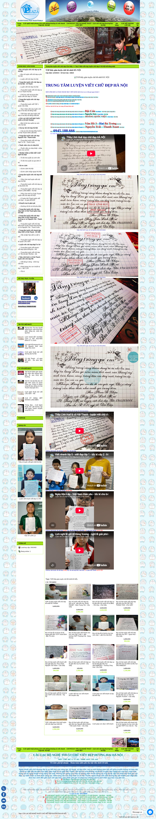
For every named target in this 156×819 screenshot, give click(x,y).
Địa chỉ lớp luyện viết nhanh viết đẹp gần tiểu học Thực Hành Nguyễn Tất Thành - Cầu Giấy (55, 663)
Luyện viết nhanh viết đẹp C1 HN (30, 499)
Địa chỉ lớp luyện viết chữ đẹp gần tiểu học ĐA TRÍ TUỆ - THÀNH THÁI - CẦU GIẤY (126, 603)
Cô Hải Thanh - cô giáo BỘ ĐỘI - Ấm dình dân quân (33, 360)
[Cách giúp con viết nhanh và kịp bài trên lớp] (103, 690)
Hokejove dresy (92, 748)
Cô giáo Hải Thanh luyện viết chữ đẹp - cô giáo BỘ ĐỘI (29, 199)
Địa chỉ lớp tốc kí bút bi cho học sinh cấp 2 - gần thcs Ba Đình (103, 634)
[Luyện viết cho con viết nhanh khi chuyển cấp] (80, 690)
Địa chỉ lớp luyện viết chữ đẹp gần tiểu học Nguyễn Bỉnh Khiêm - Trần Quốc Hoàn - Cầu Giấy (80, 724)
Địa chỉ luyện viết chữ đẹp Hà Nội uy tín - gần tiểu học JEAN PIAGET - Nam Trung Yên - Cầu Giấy (79, 604)
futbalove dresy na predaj (56, 750)
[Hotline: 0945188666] (3, 791)
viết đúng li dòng (69, 97)
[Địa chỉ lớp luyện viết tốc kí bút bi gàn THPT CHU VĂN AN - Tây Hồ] (56, 690)
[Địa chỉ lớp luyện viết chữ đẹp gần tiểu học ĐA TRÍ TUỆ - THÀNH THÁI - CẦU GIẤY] (127, 599)
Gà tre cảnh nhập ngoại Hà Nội (30, 172)
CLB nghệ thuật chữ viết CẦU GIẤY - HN (33, 392)
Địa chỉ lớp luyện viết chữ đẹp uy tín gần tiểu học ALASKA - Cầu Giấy (80, 663)
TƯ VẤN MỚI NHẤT (25, 368)
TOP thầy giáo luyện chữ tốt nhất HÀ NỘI (63, 579)
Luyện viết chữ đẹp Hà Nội (29, 79)
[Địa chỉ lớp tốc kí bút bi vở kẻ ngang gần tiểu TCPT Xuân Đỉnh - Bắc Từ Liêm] (56, 630)
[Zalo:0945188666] (36, 300)
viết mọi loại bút (79, 97)
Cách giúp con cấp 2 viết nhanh (103, 724)
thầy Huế (74, 114)
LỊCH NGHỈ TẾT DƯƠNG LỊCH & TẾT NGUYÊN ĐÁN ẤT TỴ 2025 (33, 338)
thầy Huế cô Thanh (77, 116)
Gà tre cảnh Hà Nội (26, 168)
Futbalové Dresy (118, 750)
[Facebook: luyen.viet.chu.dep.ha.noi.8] (3, 797)
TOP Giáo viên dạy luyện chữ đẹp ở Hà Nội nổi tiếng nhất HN (29, 114)
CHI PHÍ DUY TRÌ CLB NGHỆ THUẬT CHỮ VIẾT (79, 24)
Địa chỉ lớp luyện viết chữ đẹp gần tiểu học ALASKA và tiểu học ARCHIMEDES (127, 663)
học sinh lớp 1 (65, 103)
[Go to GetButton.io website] (150, 816)
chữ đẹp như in (60, 97)
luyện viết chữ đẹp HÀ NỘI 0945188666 (96, 174)
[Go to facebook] (150, 812)
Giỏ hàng (116, 24)
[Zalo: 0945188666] (3, 810)
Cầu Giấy (110, 116)
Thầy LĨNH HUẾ (81, 174)
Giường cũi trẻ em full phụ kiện (30, 206)
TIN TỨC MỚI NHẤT (25, 324)
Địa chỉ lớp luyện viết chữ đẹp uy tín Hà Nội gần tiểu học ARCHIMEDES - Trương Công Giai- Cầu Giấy (103, 664)
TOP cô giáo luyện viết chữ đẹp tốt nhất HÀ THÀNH (55, 602)
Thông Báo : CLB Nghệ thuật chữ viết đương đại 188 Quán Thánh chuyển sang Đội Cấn (33, 407)
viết (50, 103)
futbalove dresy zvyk (37, 753)
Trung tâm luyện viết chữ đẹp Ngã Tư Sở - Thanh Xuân (29, 141)
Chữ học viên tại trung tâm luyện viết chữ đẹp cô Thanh (28, 95)
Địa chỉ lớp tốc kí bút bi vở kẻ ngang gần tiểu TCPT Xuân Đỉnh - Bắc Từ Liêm (56, 634)
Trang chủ (19, 24)
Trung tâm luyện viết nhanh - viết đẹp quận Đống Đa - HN (29, 248)
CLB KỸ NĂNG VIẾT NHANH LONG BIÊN (33, 399)
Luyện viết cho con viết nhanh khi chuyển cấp (79, 694)
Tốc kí (22, 271)
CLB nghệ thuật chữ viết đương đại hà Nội (33, 353)
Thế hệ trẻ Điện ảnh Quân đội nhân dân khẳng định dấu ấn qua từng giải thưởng (33, 374)
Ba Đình (99, 111)
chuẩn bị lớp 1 (75, 103)
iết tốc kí (50, 99)
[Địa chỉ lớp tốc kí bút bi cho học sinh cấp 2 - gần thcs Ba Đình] (103, 630)
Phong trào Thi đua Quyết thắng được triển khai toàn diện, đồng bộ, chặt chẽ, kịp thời (33, 330)
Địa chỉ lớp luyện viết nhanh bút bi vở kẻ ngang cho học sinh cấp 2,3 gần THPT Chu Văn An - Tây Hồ (127, 725)
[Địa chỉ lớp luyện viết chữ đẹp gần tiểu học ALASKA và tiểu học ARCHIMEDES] (127, 659)
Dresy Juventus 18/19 (51, 748)
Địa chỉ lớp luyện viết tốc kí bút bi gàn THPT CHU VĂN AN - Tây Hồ (56, 694)
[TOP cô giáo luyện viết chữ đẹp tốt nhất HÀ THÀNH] (56, 599)
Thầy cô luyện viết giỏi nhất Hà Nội (29, 462)
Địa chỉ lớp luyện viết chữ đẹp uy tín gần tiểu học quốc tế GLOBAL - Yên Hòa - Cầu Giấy (103, 603)
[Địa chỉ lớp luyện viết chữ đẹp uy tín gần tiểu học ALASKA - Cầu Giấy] (80, 659)
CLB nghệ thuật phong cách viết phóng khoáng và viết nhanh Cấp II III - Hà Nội (44, 24)
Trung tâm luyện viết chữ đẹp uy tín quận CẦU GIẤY (30, 240)
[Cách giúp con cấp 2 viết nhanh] (103, 720)
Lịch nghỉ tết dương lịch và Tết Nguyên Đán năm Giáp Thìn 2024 (33, 346)
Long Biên (100, 114)
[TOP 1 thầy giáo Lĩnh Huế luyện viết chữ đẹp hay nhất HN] (56, 720)
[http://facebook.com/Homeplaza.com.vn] (26, 300)
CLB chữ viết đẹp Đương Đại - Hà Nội (103, 24)
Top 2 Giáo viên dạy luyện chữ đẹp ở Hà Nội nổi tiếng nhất (29, 110)
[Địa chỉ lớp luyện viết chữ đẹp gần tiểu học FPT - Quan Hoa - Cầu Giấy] (127, 630)
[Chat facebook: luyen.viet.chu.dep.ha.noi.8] (3, 804)
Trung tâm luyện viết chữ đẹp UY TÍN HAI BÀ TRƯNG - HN (29, 253)
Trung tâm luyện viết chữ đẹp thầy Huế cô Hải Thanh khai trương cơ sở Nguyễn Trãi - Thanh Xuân (29, 225)
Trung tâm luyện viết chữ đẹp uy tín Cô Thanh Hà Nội (30, 91)
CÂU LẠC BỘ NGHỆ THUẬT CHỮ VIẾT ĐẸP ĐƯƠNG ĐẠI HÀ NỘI (44, 813)
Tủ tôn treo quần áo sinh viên (30, 158)
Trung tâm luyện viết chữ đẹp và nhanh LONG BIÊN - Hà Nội (30, 190)
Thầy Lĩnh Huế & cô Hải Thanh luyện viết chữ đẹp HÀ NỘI (29, 194)
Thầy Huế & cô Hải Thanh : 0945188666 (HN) (27, 302)
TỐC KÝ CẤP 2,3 (30, 536)
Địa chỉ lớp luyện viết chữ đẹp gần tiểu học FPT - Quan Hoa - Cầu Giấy (126, 634)
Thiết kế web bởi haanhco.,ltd (128, 817)
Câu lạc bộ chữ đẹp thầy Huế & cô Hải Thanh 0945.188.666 (29, 132)
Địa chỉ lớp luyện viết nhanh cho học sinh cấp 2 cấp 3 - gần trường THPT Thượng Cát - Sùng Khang (80, 635)
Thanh (80, 114)
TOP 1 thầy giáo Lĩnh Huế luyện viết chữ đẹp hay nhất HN (55, 723)
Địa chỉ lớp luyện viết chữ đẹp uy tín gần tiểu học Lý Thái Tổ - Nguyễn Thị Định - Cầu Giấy (127, 694)
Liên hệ (137, 24)
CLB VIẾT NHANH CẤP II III (127, 24)
